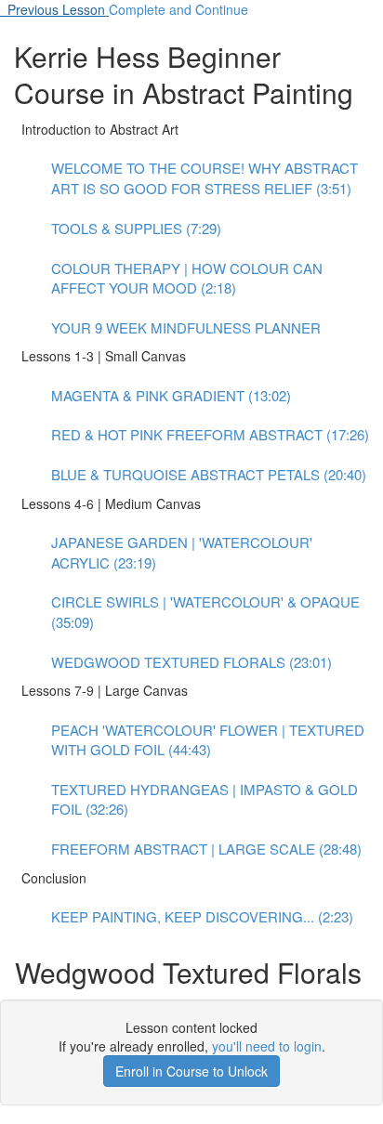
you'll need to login (267, 1046)
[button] (54, 9)
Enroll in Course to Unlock (191, 1071)
